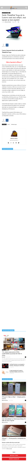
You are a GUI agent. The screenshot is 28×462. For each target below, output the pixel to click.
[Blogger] (9, 143)
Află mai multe (9, 448)
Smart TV (3, 349)
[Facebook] (11, 143)
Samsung (3, 416)
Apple (3, 394)
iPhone (3, 436)
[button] (26, 7)
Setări (14, 452)
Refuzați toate (14, 455)
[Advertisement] (14, 3)
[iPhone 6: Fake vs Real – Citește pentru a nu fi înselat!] (14, 388)
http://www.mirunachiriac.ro (14, 140)
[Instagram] (16, 143)
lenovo (8, 124)
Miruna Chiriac (8, 21)
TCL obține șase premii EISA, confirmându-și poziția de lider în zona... (12, 353)
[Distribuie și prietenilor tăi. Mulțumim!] (7, 45)
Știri (9, 12)
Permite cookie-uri (14, 458)
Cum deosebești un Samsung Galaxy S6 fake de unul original (14, 419)
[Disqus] (14, 278)
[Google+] (14, 143)
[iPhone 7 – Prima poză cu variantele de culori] (14, 431)
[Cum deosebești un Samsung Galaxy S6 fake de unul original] (14, 410)
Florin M (3, 357)
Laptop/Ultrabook (5, 12)
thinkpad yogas (14, 124)
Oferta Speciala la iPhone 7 (14, 62)
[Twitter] (19, 143)
